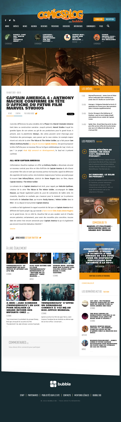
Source (12, 229)
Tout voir (97, 89)
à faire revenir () (57, 211)
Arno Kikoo (20, 238)
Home (7, 26)
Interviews (78, 26)
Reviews (44, 26)
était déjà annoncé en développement (39, 150)
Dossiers (66, 26)
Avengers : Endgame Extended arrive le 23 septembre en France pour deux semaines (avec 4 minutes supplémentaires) (99, 106)
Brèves (16, 26)
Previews (55, 26)
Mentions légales (81, 395)
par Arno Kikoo (29, 113)
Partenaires (33, 395)
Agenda (34, 26)
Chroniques (90, 26)
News (25, 26)
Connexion (98, 19)
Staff (22, 395)
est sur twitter (32, 238)
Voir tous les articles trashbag (99, 276)
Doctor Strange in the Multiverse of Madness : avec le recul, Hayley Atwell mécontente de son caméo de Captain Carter (98, 116)
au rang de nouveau (43, 144)
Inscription (110, 19)
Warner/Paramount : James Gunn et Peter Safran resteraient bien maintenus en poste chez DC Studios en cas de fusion (99, 97)
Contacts (67, 395)
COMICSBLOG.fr (88, 283)
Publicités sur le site (51, 395)
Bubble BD (97, 395)
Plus (101, 26)
